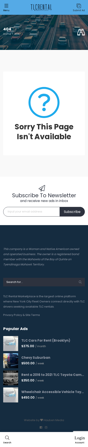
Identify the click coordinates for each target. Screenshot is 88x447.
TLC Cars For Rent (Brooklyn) (45, 340)
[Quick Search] (81, 32)
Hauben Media (54, 420)
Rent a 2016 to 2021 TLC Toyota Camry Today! (53, 375)
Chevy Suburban (35, 358)
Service (11, 63)
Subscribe (72, 211)
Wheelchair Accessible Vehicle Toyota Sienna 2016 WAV (53, 392)
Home (7, 34)
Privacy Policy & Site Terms (21, 315)
